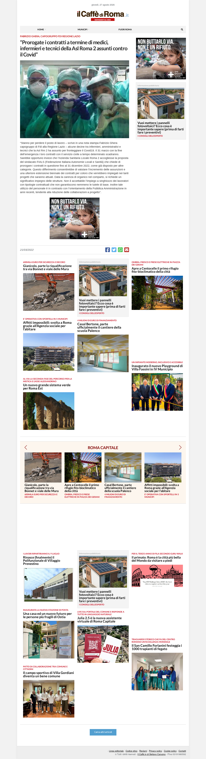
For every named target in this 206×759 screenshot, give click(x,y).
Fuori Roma (125, 29)
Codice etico (131, 750)
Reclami (143, 750)
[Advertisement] (157, 338)
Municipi (82, 29)
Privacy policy (155, 750)
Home (40, 29)
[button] (26, 447)
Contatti (182, 750)
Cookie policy (170, 750)
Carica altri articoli (103, 732)
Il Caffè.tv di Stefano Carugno (152, 754)
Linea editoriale (116, 750)
